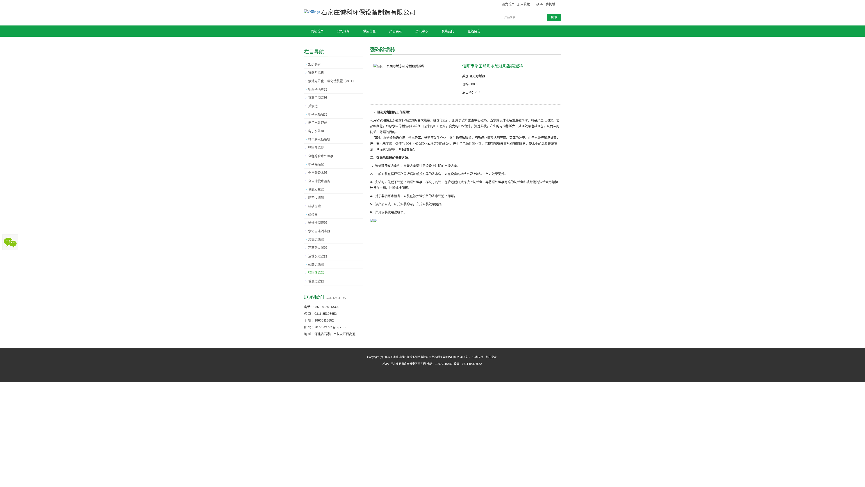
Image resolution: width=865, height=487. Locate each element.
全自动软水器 (317, 173)
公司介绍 (343, 31)
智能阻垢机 (316, 72)
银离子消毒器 (317, 89)
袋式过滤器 (316, 239)
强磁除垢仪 (316, 147)
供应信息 (369, 31)
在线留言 (474, 31)
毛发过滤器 (316, 281)
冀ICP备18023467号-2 (456, 357)
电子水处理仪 (317, 122)
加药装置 (314, 64)
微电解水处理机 (319, 139)
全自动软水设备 (319, 181)
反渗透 (313, 106)
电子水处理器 (317, 114)
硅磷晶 (313, 214)
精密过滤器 (316, 198)
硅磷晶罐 (314, 206)
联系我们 (448, 31)
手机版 (550, 4)
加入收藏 (523, 4)
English (538, 4)
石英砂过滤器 (317, 248)
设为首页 (508, 4)
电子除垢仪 (316, 164)
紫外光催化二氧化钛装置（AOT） (332, 81)
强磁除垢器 (316, 273)
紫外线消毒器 (317, 223)
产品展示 (395, 31)
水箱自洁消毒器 (319, 231)
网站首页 (317, 31)
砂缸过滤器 (316, 264)
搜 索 (554, 17)
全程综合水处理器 (320, 156)
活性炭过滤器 (317, 256)
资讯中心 (421, 31)
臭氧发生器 (316, 189)
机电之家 (491, 357)
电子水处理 (316, 131)
